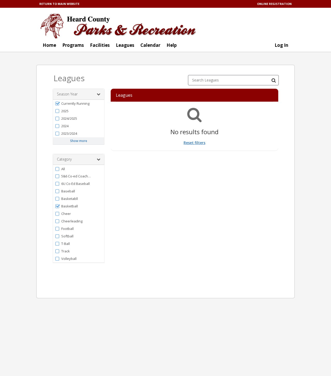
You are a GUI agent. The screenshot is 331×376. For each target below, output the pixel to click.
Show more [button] (78, 141)
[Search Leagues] (273, 80)
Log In (281, 45)
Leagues (125, 45)
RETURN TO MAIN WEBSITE (59, 4)
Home (49, 45)
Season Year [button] (67, 94)
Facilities (100, 45)
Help (172, 45)
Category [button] (64, 159)
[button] (78, 103)
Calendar (150, 45)
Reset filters (194, 142)
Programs (73, 45)
